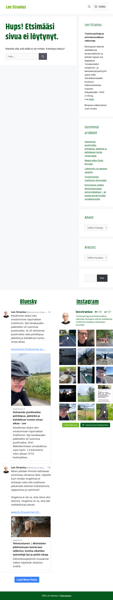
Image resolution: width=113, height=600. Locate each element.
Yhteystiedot (65, 595)
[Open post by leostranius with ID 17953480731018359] (67, 338)
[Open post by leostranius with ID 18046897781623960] (67, 412)
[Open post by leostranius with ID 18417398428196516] (104, 356)
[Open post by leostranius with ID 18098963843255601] (67, 375)
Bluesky (28, 301)
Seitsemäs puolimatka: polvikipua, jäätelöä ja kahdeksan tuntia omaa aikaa (96, 148)
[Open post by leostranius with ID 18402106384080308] (104, 375)
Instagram (87, 301)
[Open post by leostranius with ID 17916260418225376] (86, 356)
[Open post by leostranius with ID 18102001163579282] (104, 338)
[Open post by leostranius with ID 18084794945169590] (67, 393)
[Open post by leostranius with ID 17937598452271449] (104, 393)
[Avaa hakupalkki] (89, 7)
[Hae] (43, 56)
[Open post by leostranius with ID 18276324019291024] (67, 356)
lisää (91, 99)
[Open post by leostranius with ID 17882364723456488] (86, 393)
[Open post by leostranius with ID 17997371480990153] (86, 338)
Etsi (102, 278)
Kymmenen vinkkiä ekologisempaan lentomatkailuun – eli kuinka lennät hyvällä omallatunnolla (95, 192)
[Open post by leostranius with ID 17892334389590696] (86, 375)
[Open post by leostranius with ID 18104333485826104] (104, 412)
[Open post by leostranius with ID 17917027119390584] (86, 412)
